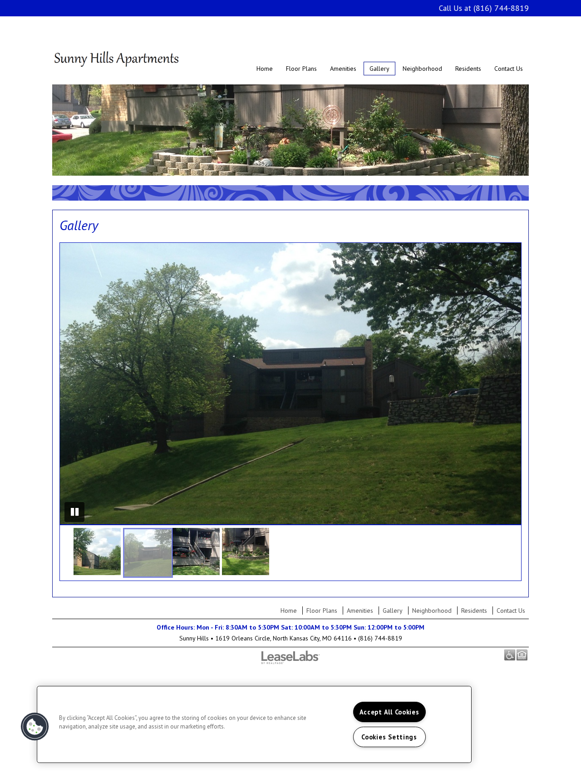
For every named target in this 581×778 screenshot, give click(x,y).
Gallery (379, 68)
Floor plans (301, 68)
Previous (70, 383)
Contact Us (508, 68)
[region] (254, 724)
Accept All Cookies (389, 712)
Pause (74, 512)
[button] (97, 551)
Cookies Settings (389, 737)
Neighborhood (422, 68)
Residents (468, 68)
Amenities (343, 68)
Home (264, 68)
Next (511, 383)
